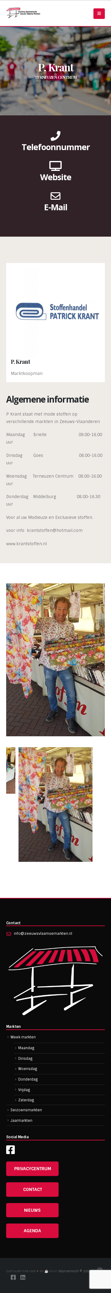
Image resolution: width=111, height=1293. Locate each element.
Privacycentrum (32, 1168)
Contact (32, 1189)
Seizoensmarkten (26, 1110)
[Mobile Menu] (99, 13)
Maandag (26, 1048)
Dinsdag (25, 1058)
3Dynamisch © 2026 (75, 1271)
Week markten (23, 1037)
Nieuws (32, 1210)
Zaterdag (26, 1100)
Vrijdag (24, 1089)
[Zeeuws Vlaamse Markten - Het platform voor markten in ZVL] (23, 13)
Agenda (32, 1230)
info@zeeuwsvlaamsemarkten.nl (43, 933)
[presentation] (13, 813)
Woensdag (27, 1068)
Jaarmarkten (21, 1120)
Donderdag (28, 1079)
